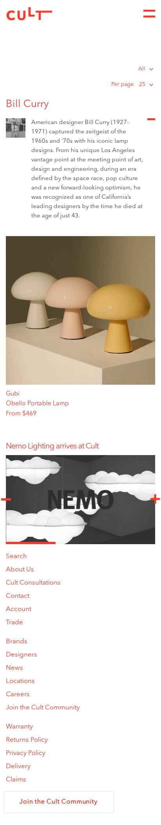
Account (18, 609)
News (14, 668)
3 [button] (130, 543)
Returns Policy (27, 740)
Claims (16, 779)
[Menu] (149, 14)
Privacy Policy (25, 753)
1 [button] (30, 543)
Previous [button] (6, 499)
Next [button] (155, 499)
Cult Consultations (33, 583)
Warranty (19, 726)
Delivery (18, 766)
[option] (80, 446)
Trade (14, 622)
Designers (21, 655)
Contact (17, 596)
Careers (18, 694)
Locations (20, 681)
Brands (16, 641)
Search (16, 556)
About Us (20, 569)
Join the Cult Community (43, 707)
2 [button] (80, 543)
